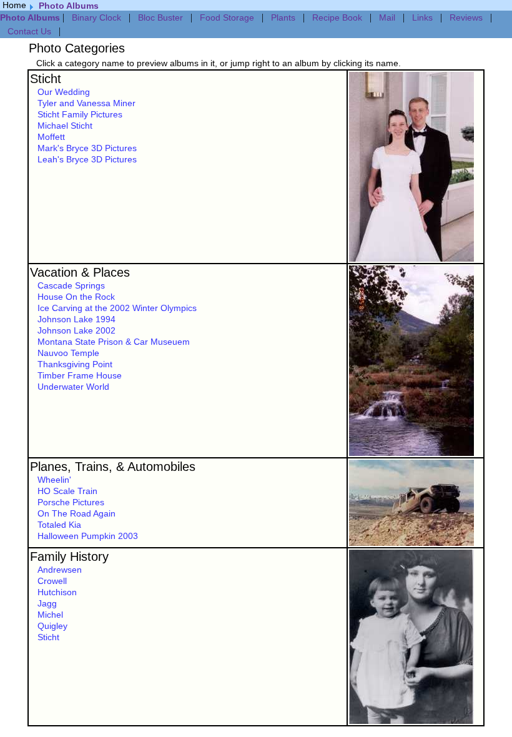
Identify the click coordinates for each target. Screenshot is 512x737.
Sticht (45, 79)
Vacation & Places (80, 272)
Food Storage (227, 17)
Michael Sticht (64, 126)
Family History (69, 556)
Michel (50, 615)
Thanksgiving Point (74, 364)
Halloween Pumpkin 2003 (87, 536)
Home (14, 5)
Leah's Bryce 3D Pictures (87, 159)
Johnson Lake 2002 (76, 330)
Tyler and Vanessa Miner (86, 103)
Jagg (47, 603)
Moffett (51, 137)
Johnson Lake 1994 (76, 319)
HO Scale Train (67, 491)
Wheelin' (54, 480)
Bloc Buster (160, 17)
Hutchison (57, 592)
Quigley (52, 626)
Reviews (466, 17)
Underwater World (73, 387)
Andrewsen (59, 570)
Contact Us (29, 31)
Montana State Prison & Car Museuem (113, 342)
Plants (283, 17)
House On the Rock (76, 297)
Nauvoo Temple (68, 353)
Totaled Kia (59, 525)
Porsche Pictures (70, 502)
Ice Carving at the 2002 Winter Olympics (117, 308)
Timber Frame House (79, 375)
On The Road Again (76, 513)
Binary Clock (96, 17)
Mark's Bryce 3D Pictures (87, 148)
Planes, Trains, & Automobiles (112, 466)
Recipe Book (337, 17)
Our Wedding (63, 92)
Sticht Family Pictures (79, 114)
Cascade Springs (71, 285)
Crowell (52, 581)
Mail (387, 17)
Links (422, 17)
